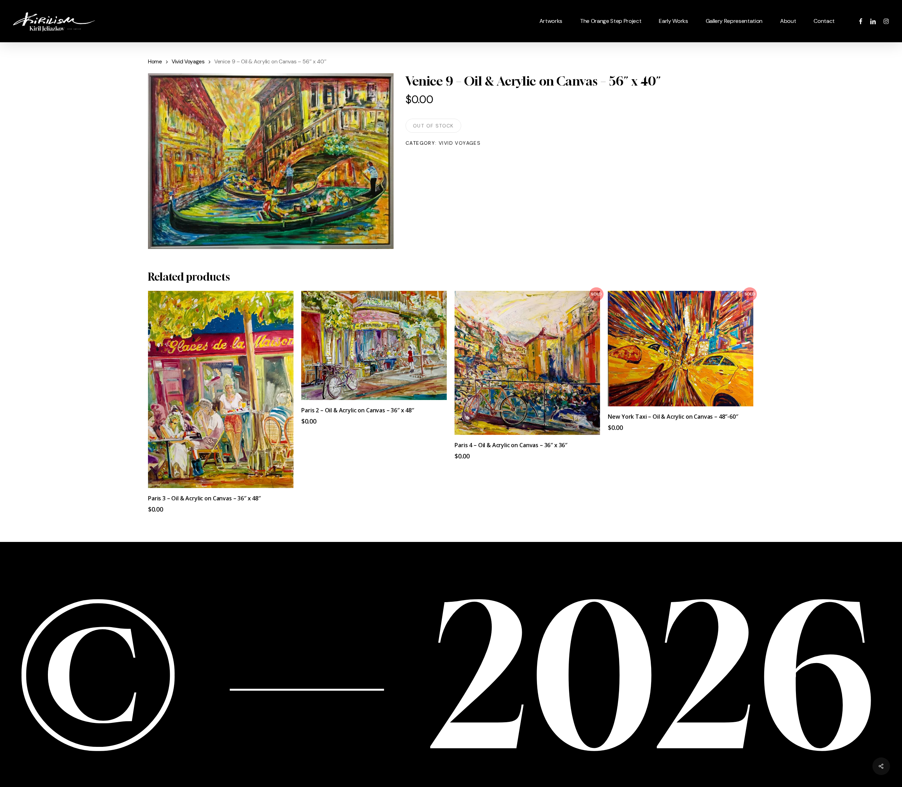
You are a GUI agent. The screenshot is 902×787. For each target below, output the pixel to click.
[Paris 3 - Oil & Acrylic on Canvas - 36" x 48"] (221, 389)
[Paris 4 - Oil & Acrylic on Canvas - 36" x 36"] (527, 363)
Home (155, 61)
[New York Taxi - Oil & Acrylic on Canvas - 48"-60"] (680, 348)
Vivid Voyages (188, 61)
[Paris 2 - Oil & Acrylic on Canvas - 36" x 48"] (374, 345)
